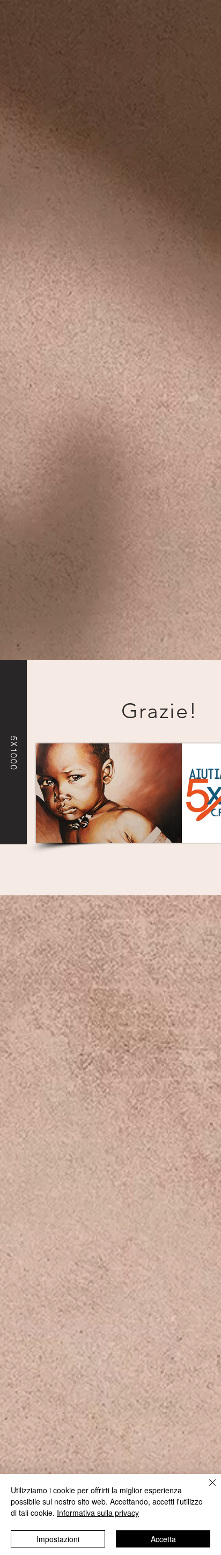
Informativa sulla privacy (98, 1512)
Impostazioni (57, 1539)
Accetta (163, 1539)
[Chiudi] (206, 1489)
